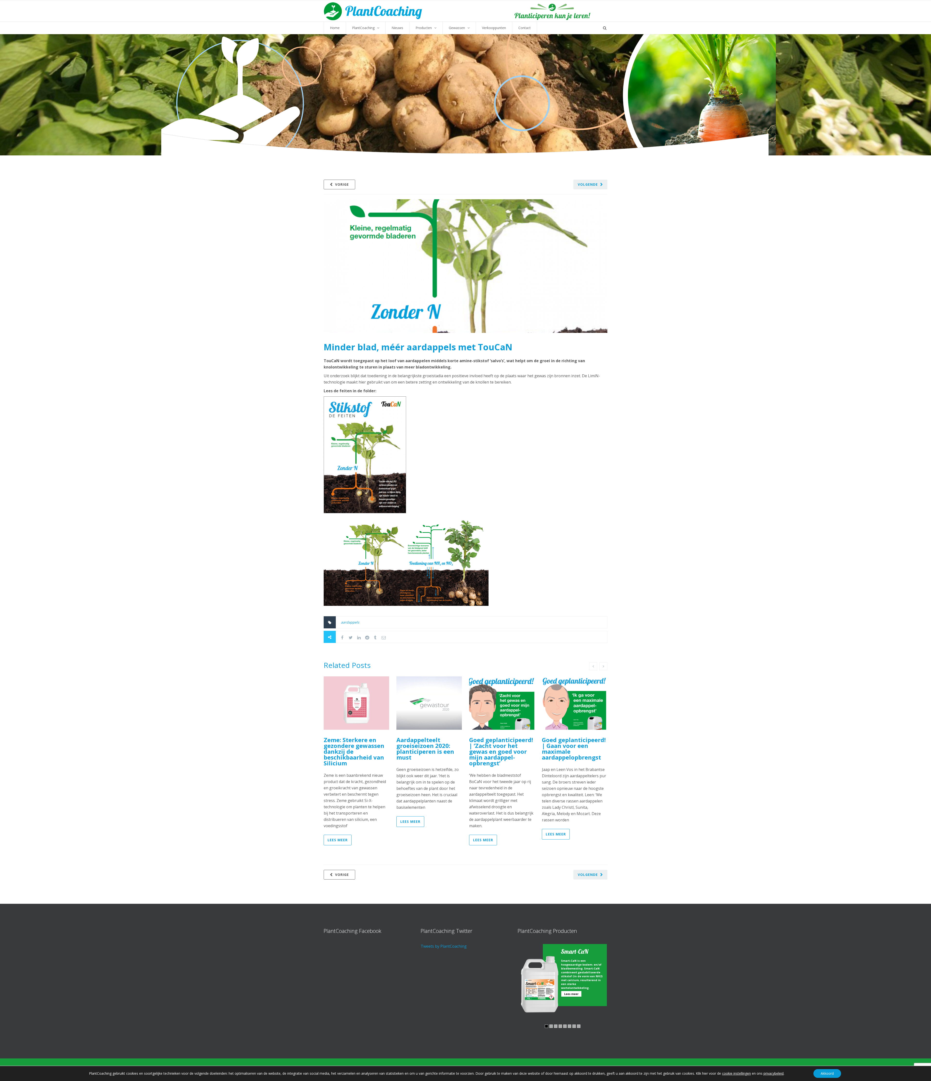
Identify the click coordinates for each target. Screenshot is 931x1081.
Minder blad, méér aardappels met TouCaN (418, 347)
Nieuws (397, 27)
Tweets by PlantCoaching (444, 946)
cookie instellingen (736, 1073)
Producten (424, 27)
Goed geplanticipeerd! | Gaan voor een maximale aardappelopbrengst (574, 748)
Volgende (588, 184)
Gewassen (457, 27)
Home (335, 27)
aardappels (350, 622)
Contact (524, 27)
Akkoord (827, 1073)
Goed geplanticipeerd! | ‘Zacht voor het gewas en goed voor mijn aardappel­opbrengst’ (501, 751)
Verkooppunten (494, 27)
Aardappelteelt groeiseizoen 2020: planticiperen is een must (425, 748)
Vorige (342, 184)
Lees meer (338, 840)
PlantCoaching (363, 27)
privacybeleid (773, 1073)
